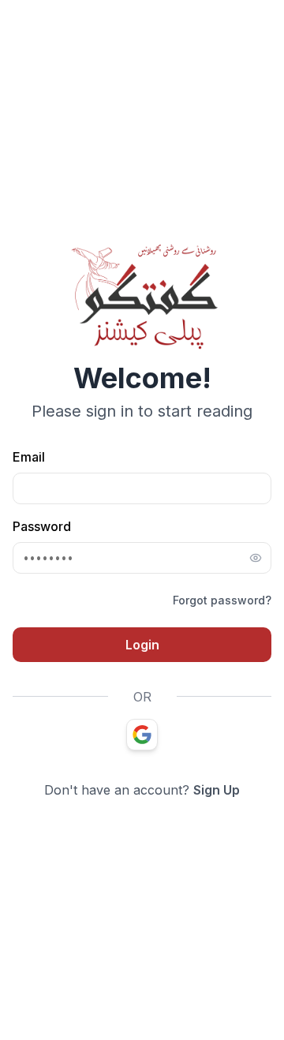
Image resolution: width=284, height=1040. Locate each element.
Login (142, 645)
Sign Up (216, 790)
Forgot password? (222, 600)
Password (42, 526)
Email (29, 457)
